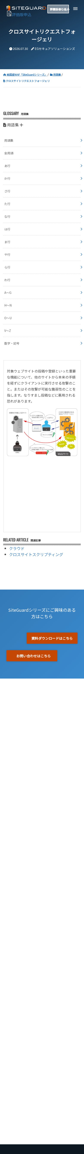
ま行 (7, 242)
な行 (7, 216)
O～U (8, 318)
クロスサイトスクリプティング (36, 554)
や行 (7, 254)
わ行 (7, 280)
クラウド (17, 548)
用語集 (57, 74)
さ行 (7, 191)
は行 (7, 229)
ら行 (7, 267)
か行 (7, 178)
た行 (7, 204)
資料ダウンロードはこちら (52, 638)
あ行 (7, 166)
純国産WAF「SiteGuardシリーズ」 (26, 74)
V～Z (7, 330)
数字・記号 (11, 343)
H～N (8, 305)
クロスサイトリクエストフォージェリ (27, 81)
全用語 (8, 153)
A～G (7, 292)
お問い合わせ (58, 9)
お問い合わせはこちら (33, 655)
